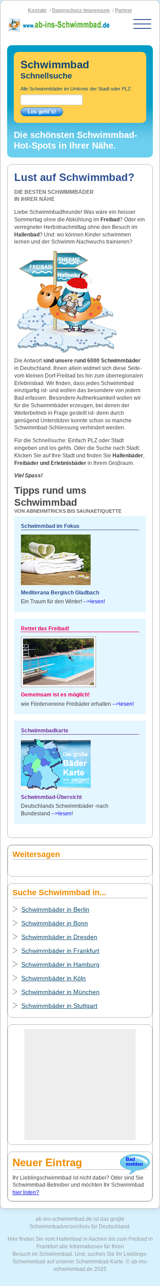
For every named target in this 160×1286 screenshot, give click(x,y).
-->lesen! (94, 601)
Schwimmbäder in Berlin (55, 909)
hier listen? (25, 1192)
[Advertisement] (80, 1084)
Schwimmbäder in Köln (53, 978)
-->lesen (62, 813)
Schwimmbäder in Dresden (59, 936)
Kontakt (37, 10)
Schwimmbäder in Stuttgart (59, 1005)
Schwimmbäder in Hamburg (60, 964)
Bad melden (134, 1161)
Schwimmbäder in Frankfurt (60, 950)
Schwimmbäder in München (60, 991)
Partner (123, 10)
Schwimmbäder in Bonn (54, 923)
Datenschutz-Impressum (81, 10)
